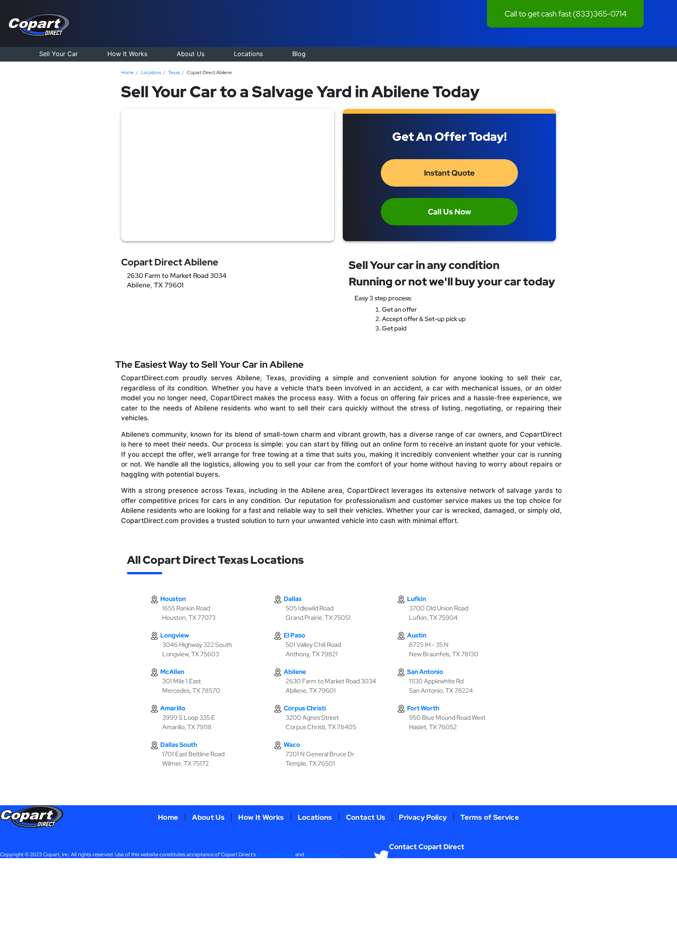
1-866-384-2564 (408, 873)
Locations (248, 54)
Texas (174, 72)
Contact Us (366, 817)
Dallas (293, 599)
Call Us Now (449, 212)
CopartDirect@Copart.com (554, 873)
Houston (173, 599)
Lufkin (416, 599)
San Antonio (425, 672)
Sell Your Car (58, 54)
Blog (299, 54)
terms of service (275, 854)
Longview (174, 635)
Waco (292, 745)
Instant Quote (449, 173)
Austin (416, 635)
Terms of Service (489, 817)
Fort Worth (423, 708)
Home (127, 72)
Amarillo (172, 708)
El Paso (294, 635)
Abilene (295, 672)
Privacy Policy (423, 817)
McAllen (172, 672)
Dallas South (178, 745)
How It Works (127, 54)
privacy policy (321, 854)
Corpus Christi (305, 708)
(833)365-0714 (599, 14)
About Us (191, 54)
